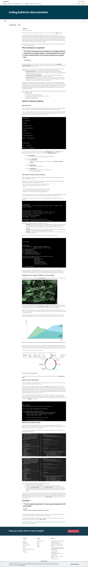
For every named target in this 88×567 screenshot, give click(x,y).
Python (58, 151)
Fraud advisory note (55, 558)
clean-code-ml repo (52, 152)
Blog (19, 24)
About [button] (35, 3)
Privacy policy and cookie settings (57, 540)
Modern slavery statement (56, 543)
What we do (25, 542)
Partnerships (25, 543)
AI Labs (24, 546)
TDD (47, 386)
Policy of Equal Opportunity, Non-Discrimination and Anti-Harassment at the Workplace (57, 548)
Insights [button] (22, 3)
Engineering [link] (27, 3)
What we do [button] (5, 3)
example (29, 398)
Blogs (38, 543)
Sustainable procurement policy (57, 553)
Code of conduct (54, 550)
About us (24, 540)
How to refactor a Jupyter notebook (31, 373)
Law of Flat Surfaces (42, 278)
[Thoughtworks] (6, 1)
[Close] (86, 562)
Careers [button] (31, 3)
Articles (38, 542)
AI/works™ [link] (10, 3)
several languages (48, 151)
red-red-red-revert (48, 487)
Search (79, 3)
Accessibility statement (55, 542)
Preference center (40, 540)
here (41, 519)
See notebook (26, 242)
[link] (73, 531)
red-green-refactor (35, 487)
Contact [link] (39, 3)
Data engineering (13, 24)
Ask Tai (84, 3)
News (24, 547)
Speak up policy (54, 555)
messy (57, 32)
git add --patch (49, 496)
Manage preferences (75, 564)
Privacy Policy (22, 565)
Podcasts (39, 546)
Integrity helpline (54, 552)
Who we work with (26, 545)
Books (38, 545)
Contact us (25, 552)
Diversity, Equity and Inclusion (28, 549)
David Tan (25, 28)
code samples (32, 155)
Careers (24, 550)
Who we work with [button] (16, 3)
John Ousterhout (27, 60)
